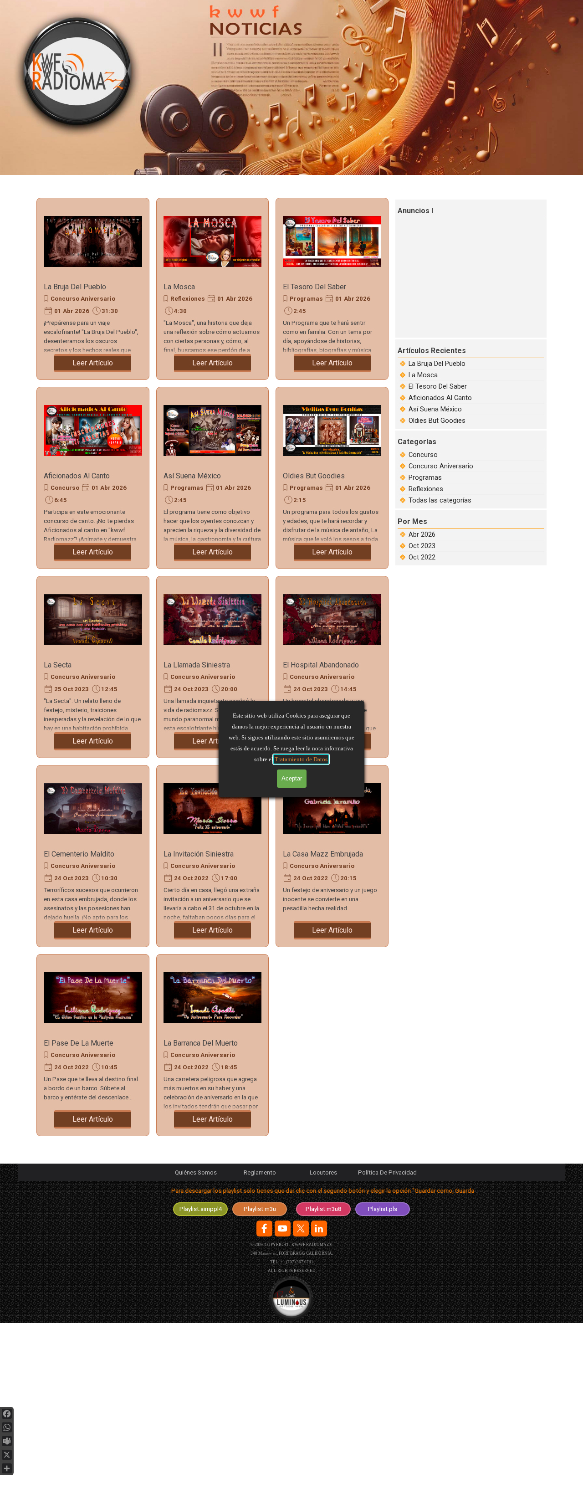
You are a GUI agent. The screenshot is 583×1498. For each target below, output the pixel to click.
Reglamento (260, 1172)
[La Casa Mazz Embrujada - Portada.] (332, 808)
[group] (291, 1298)
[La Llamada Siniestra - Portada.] (213, 619)
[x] (301, 1228)
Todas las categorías (440, 500)
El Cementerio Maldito (79, 854)
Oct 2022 (422, 557)
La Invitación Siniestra (199, 854)
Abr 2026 (422, 534)
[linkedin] (319, 1228)
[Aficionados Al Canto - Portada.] (93, 430)
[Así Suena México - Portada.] (213, 430)
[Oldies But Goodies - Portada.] (332, 430)
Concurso (65, 487)
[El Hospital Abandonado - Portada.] (332, 619)
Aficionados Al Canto (77, 476)
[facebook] (264, 1228)
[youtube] (283, 1228)
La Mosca (179, 286)
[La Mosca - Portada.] (213, 241)
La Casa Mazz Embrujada (323, 854)
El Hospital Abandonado (321, 665)
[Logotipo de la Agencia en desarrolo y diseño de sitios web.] (291, 1298)
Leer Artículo (92, 363)
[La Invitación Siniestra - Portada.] (213, 808)
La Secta (58, 665)
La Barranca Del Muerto (201, 1043)
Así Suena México (192, 476)
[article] (92, 289)
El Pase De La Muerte (78, 1043)
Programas (306, 298)
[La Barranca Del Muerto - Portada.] (213, 997)
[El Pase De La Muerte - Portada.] (93, 997)
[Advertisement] (471, 276)
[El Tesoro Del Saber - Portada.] (332, 241)
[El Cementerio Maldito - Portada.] (93, 808)
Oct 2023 (422, 546)
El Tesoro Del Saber (314, 286)
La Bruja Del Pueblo (75, 286)
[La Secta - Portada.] (93, 619)
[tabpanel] (291, 1192)
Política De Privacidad (387, 1172)
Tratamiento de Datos (301, 759)
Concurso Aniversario (83, 298)
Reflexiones (187, 298)
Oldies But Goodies (314, 476)
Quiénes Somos (196, 1172)
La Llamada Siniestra (197, 665)
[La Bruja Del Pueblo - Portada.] (93, 241)
